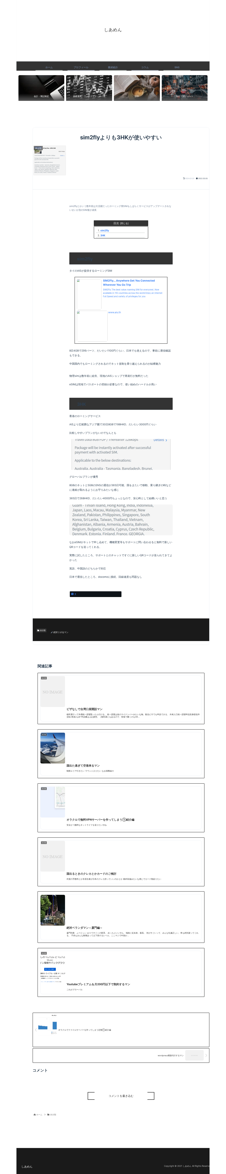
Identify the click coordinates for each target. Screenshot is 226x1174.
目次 (116, 223)
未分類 (43, 630)
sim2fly (104, 230)
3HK (102, 235)
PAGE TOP (217, 1136)
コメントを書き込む (121, 1095)
